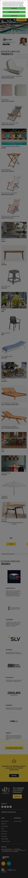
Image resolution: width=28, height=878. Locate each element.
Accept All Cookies (14, 15)
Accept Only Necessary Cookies (14, 12)
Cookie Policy (21, 5)
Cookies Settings (14, 8)
